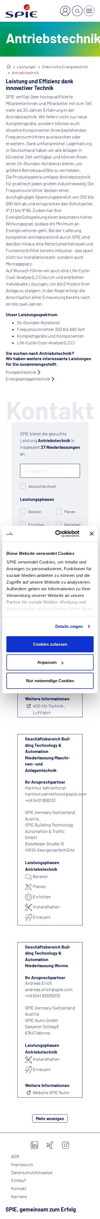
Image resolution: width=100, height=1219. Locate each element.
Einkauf (18, 1180)
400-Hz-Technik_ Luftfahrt (49, 709)
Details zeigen (69, 626)
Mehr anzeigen (50, 1118)
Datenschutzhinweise (31, 1172)
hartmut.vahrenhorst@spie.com (55, 793)
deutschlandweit (42, 486)
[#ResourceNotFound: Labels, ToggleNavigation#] (89, 11)
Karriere (19, 1196)
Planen (70, 511)
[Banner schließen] (92, 534)
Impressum (22, 1164)
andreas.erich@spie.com (48, 989)
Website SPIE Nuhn (51, 1092)
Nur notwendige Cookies (50, 680)
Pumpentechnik (21, 372)
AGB (15, 1156)
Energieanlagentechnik (28, 378)
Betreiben (72, 524)
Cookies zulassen (50, 644)
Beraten (35, 511)
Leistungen (26, 66)
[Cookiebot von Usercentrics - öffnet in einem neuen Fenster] (58, 533)
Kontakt (19, 1188)
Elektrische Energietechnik (65, 66)
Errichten (36, 524)
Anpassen (47, 662)
